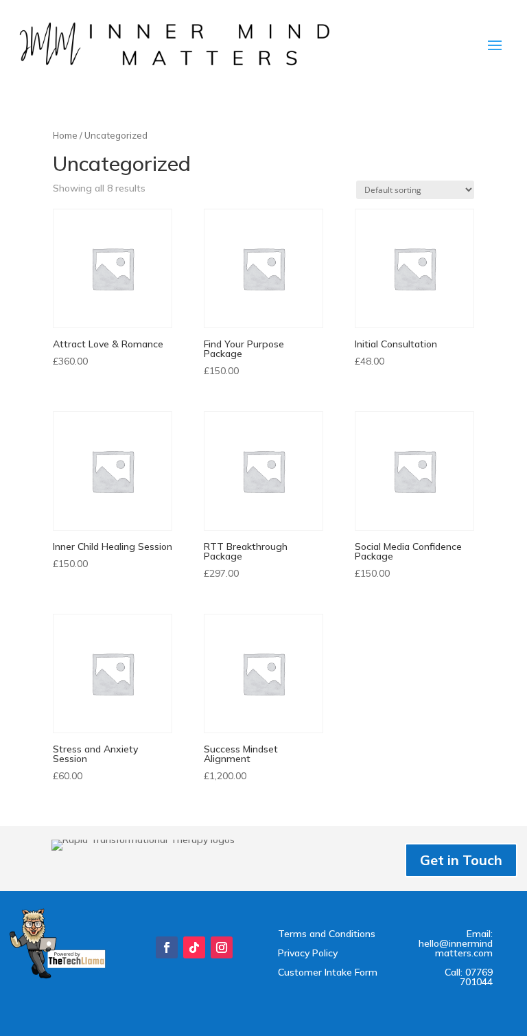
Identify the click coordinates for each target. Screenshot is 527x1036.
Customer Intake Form (327, 972)
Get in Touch (461, 859)
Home (65, 135)
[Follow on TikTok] (194, 947)
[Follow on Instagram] (222, 947)
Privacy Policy (308, 953)
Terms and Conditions (326, 934)
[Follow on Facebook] (167, 947)
